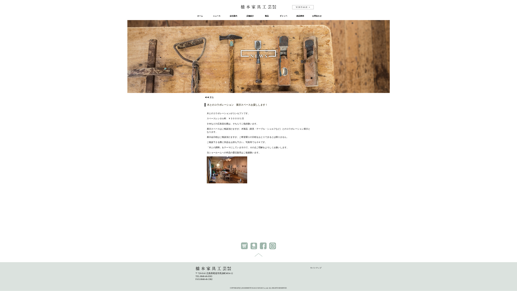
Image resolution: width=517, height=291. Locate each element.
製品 (267, 16)
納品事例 (300, 16)
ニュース (217, 16)
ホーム (200, 16)
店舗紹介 (250, 16)
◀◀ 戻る (209, 97)
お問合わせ (317, 16)
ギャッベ (283, 16)
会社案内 (233, 16)
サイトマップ (316, 268)
